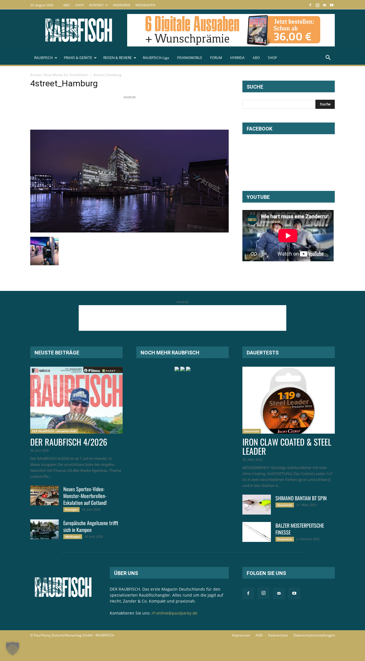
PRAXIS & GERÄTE (78, 57)
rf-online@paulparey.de (174, 613)
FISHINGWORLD (189, 57)
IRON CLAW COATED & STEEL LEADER (286, 446)
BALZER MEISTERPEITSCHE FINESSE (299, 529)
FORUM (216, 57)
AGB (259, 635)
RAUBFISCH (43, 57)
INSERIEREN (121, 5)
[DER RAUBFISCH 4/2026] (76, 400)
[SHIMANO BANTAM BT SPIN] (256, 505)
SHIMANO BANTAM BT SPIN (301, 498)
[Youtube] (331, 5)
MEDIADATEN (145, 5)
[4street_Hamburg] (129, 231)
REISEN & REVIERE (117, 57)
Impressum (241, 635)
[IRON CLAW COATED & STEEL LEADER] (288, 400)
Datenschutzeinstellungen (314, 635)
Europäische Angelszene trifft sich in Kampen (90, 526)
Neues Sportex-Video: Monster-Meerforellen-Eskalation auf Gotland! (85, 495)
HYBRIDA (237, 57)
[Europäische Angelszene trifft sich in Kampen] (44, 529)
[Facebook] (310, 5)
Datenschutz (278, 635)
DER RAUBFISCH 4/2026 (68, 441)
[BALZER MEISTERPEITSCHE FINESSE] (256, 532)
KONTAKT (96, 5)
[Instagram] (317, 5)
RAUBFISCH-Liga (156, 57)
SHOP (79, 5)
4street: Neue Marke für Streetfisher (59, 74)
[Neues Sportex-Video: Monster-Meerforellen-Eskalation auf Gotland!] (44, 495)
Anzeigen (71, 509)
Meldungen (72, 536)
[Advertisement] (134, 113)
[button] (328, 58)
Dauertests (251, 431)
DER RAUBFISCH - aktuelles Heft (54, 431)
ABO (66, 5)
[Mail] (324, 5)
